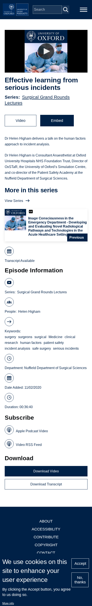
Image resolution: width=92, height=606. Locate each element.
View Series (14, 201)
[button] (46, 51)
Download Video (46, 471)
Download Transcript (46, 484)
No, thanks (80, 579)
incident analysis (17, 348)
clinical (70, 337)
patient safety (54, 343)
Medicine (55, 337)
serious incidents (66, 348)
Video (20, 120)
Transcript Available (20, 261)
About (46, 521)
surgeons (25, 337)
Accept (80, 563)
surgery (10, 337)
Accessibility (46, 529)
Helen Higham (29, 311)
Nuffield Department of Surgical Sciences (55, 368)
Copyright (46, 545)
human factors (31, 343)
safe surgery (41, 348)
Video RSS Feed (29, 445)
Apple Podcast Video (32, 431)
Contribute (46, 537)
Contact (46, 553)
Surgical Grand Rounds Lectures (42, 292)
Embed (57, 120)
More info (8, 603)
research (11, 343)
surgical (40, 337)
